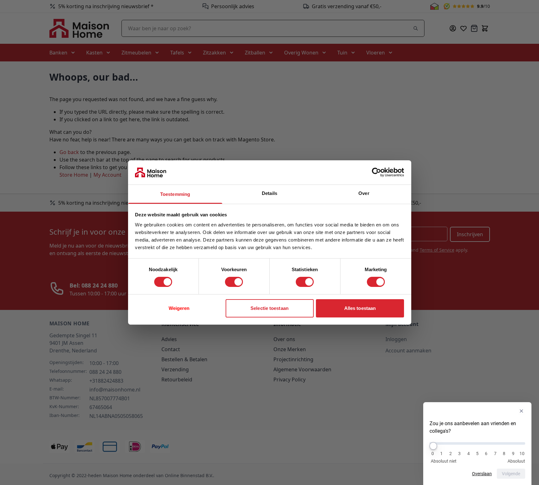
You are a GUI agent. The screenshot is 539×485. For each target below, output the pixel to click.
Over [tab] (363, 193)
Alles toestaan (360, 308)
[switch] (234, 282)
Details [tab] (269, 193)
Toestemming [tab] (175, 194)
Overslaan (482, 473)
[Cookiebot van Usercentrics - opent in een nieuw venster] (376, 172)
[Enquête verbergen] (521, 411)
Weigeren (179, 308)
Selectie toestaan (269, 308)
